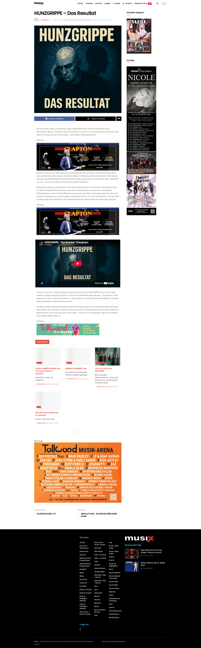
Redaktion (45, 20)
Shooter (112, 592)
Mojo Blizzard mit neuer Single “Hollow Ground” (151, 551)
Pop (95, 615)
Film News (98, 551)
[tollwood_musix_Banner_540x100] (68, 329)
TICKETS (128, 3)
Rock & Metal (114, 573)
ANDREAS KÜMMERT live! (76, 368)
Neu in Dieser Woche (100, 611)
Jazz (38, 407)
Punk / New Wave (114, 547)
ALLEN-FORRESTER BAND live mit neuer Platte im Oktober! (47, 371)
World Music (114, 614)
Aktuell (83, 555)
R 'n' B (111, 557)
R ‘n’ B (111, 560)
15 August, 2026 (82, 379)
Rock (111, 569)
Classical (100, 363)
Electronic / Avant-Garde (85, 613)
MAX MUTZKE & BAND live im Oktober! (46, 414)
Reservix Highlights (113, 565)
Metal (96, 596)
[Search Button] (157, 3)
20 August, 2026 (52, 384)
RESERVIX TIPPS (143, 3)
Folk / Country (100, 555)
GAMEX (107, 3)
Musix (39, 363)
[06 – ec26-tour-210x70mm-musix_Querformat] (78, 156)
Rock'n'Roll (113, 581)
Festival (97, 548)
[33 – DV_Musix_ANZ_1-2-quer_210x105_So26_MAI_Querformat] (77, 472)
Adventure (84, 551)
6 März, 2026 (57, 20)
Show (111, 595)
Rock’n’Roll (113, 585)
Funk (96, 561)
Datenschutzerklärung (118, 641)
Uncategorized (115, 611)
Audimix (88, 20)
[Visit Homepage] (39, 3)
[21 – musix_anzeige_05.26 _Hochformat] (141, 140)
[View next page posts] (80, 432)
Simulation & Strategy (114, 599)
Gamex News (99, 568)
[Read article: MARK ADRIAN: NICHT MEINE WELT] (132, 567)
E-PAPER (116, 3)
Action (82, 542)
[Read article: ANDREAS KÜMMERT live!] (77, 356)
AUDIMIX (89, 3)
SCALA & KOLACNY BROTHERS (103, 369)
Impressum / (106, 641)
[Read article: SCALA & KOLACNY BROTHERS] (107, 356)
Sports (111, 607)
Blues (69, 363)
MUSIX (80, 3)
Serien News (114, 588)
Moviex (97, 599)
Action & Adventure (84, 547)
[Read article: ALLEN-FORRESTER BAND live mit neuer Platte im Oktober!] (48, 356)
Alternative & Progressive (74, 20)
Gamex (97, 565)
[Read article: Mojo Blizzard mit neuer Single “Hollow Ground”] (132, 554)
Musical (97, 603)
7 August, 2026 (52, 423)
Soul (110, 604)
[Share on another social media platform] (118, 118)
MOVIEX (98, 3)
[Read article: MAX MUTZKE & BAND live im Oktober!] (48, 401)
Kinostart (98, 593)
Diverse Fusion (86, 589)
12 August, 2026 (112, 386)
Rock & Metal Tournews (114, 577)
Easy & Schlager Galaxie (83, 598)
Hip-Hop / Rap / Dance (100, 576)
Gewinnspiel (99, 571)
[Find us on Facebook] (80, 629)
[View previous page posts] (75, 432)
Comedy (83, 586)
